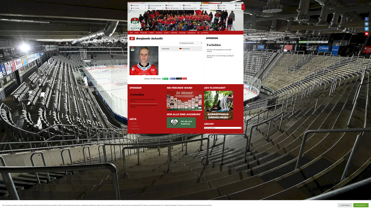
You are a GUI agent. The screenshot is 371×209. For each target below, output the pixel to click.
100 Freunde (182, 33)
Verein (136, 33)
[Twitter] (367, 29)
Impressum (135, 126)
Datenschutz (135, 129)
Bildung (166, 33)
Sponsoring (174, 33)
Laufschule (159, 33)
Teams (131, 33)
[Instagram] (367, 24)
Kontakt (134, 123)
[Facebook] (367, 19)
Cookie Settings (345, 205)
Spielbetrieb (143, 33)
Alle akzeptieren (361, 205)
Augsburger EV (239, 134)
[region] (185, 204)
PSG (198, 33)
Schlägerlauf (191, 33)
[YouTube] (367, 34)
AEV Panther (204, 33)
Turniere (151, 33)
